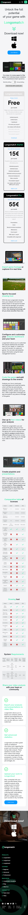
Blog (4, 884)
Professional (6, 875)
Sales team (6, 893)
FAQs (4, 895)
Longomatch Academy (9, 881)
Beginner (5, 869)
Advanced (6, 872)
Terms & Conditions (18, 907)
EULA (14, 907)
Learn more (11, 802)
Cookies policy (4, 907)
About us (5, 886)
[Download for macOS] (14, 45)
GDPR (25, 907)
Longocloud (6, 860)
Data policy (9, 907)
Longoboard (6, 863)
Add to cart (14, 188)
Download (14, 138)
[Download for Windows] (14, 38)
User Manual (14, 52)
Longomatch (6, 857)
